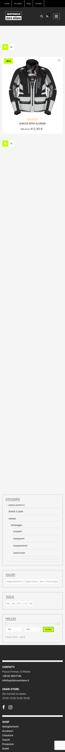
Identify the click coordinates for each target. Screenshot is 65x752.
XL (26, 603)
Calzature (7, 735)
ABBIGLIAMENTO (16, 505)
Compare (40, 109)
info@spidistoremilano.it (15, 680)
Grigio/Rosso (31, 581)
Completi (17, 531)
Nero (42, 581)
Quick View (24, 109)
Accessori (7, 731)
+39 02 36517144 (11, 676)
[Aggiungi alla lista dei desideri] (59, 60)
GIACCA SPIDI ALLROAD (32, 123)
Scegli (32, 109)
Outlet (5, 748)
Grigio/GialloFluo (14, 581)
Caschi (6, 739)
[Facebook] (3, 708)
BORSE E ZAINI (16, 511)
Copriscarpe (19, 553)
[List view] (11, 47)
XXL (31, 603)
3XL (8, 603)
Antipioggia (16, 525)
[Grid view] (5, 47)
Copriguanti (18, 538)
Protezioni (8, 744)
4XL (14, 603)
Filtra (48, 629)
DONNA (12, 518)
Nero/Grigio (52, 581)
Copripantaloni (20, 545)
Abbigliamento (10, 726)
